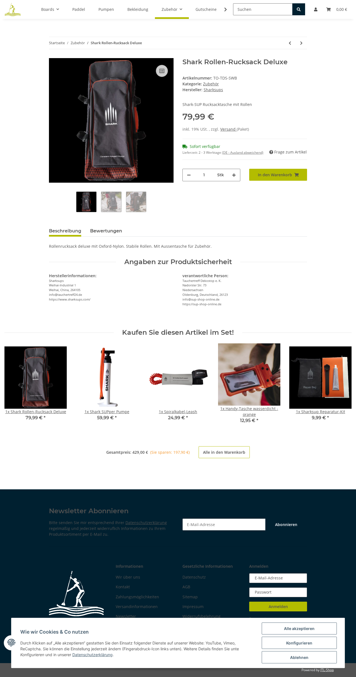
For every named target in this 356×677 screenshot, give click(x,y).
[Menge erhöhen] (234, 175)
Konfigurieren (299, 643)
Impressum (193, 606)
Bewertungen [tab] (106, 231)
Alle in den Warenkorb (224, 452)
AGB (186, 586)
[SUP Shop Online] (12, 9)
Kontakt (123, 586)
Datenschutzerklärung (146, 522)
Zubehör (211, 83)
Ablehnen (299, 657)
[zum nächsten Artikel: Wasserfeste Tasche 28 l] (301, 43)
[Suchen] (298, 9)
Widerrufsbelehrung (201, 616)
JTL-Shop (327, 670)
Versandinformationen (137, 606)
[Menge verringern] (189, 175)
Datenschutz (194, 577)
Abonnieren (286, 524)
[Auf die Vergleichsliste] (162, 71)
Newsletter (126, 616)
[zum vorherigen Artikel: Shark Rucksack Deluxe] (290, 43)
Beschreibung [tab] (65, 231)
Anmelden (278, 606)
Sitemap (190, 596)
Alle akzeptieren (299, 628)
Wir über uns (128, 577)
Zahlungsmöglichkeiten (137, 596)
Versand (228, 129)
